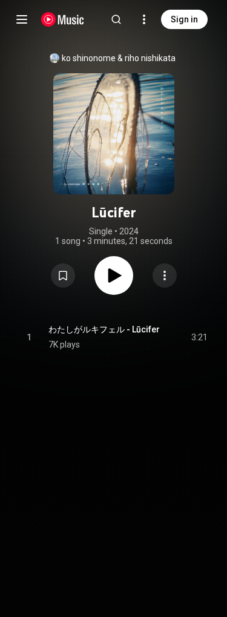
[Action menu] (165, 275)
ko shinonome (89, 58)
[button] (63, 275)
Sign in (184, 19)
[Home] (62, 19)
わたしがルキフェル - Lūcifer (104, 329)
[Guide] (22, 19)
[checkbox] (199, 337)
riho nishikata (150, 58)
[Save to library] (63, 275)
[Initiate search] (116, 19)
